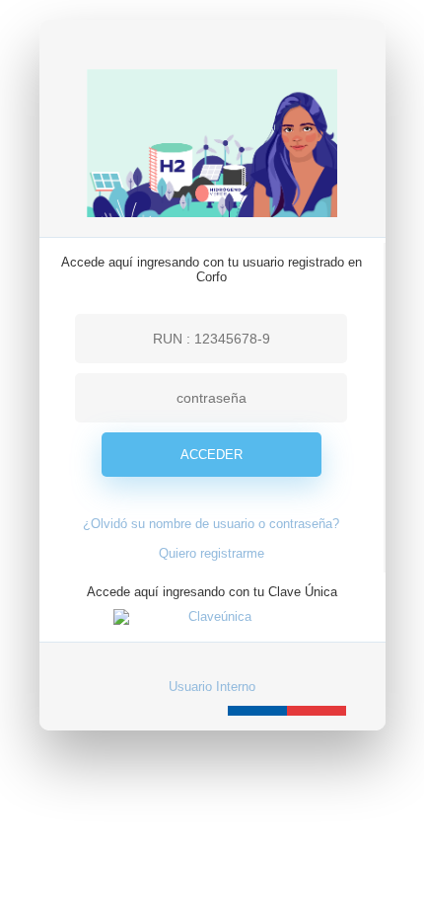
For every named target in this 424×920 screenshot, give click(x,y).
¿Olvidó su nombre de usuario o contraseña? (211, 523)
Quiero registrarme (211, 553)
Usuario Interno (212, 686)
